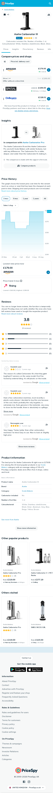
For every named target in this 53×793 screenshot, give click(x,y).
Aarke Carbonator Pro (33, 142)
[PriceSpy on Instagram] (28, 781)
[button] (6, 14)
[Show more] (4, 70)
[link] (26, 147)
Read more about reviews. (12, 314)
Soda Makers (9, 9)
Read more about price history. (14, 191)
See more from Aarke (10, 520)
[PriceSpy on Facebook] (24, 781)
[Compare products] (49, 15)
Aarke (24, 486)
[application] (26, 234)
